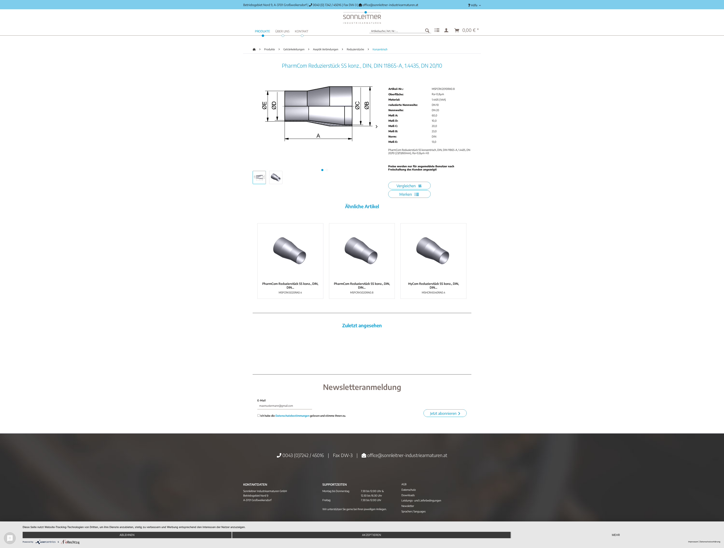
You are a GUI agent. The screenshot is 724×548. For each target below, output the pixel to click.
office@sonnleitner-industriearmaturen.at (390, 5)
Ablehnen (127, 535)
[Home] (362, 17)
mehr (616, 535)
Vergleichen (406, 185)
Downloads (408, 495)
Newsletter (407, 505)
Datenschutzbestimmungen (292, 415)
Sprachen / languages (413, 511)
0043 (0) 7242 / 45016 (326, 5)
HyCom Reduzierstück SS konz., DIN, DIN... (433, 285)
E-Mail (261, 400)
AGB (403, 484)
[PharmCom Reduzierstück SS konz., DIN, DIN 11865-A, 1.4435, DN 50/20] (290, 251)
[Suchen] (427, 30)
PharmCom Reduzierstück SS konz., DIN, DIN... (290, 285)
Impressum (693, 541)
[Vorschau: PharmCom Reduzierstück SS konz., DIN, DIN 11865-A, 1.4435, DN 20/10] (259, 177)
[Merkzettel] (437, 30)
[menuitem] (473, 5)
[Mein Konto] (447, 30)
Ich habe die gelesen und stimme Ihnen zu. (303, 415)
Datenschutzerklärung (710, 541)
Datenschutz (408, 489)
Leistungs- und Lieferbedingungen (421, 500)
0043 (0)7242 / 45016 (302, 455)
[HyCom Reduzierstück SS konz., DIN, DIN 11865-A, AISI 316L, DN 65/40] (433, 251)
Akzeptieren (371, 535)
